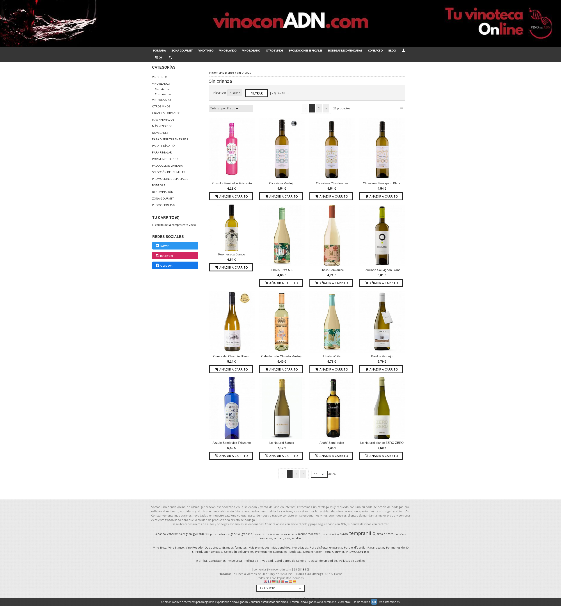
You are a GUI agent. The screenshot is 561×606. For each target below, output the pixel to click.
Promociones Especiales (305, 50)
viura (287, 538)
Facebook (166, 265)
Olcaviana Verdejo (281, 183)
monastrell (314, 534)
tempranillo (362, 533)
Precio (234, 92)
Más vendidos (162, 126)
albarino (160, 534)
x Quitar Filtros (280, 93)
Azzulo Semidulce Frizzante (232, 442)
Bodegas (158, 185)
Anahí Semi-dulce (332, 442)
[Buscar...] (170, 58)
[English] (265, 582)
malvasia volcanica (276, 534)
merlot (302, 534)
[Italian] (278, 582)
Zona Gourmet (182, 50)
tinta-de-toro (385, 534)
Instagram (166, 256)
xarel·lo (296, 538)
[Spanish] (290, 582)
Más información (389, 602)
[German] (274, 582)
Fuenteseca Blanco (231, 254)
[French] (270, 582)
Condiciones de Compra (291, 561)
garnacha (201, 533)
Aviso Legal (235, 561)
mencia (292, 534)
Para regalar (162, 152)
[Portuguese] (282, 582)
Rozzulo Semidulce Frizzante (231, 183)
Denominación (162, 192)
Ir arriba (201, 561)
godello (235, 534)
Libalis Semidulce (332, 270)
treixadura (266, 538)
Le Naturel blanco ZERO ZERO (382, 442)
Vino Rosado (251, 50)
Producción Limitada (167, 166)
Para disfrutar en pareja (170, 139)
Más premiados (163, 119)
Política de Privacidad (259, 561)
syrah (344, 534)
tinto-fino (400, 534)
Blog (392, 50)
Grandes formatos (166, 113)
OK (374, 602)
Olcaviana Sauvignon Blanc (382, 183)
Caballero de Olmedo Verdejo (281, 356)
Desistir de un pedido (323, 561)
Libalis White (332, 356)
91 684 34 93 (302, 569)
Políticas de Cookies (352, 561)
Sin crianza (162, 89)
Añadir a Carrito (233, 196)
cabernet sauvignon (179, 534)
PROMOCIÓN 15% (163, 205)
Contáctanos (217, 561)
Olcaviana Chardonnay (332, 183)
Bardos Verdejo (381, 356)
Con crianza (163, 94)
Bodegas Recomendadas (345, 50)
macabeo (259, 534)
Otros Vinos (274, 50)
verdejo (278, 538)
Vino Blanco (227, 50)
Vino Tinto (205, 50)
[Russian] (286, 582)
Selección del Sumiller (168, 172)
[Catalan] (295, 582)
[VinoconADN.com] (280, 23)
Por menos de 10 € (165, 159)
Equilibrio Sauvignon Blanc (382, 270)
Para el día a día (163, 146)
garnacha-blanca (219, 534)
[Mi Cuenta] (403, 50)
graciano (246, 534)
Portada (159, 50)
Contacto (375, 50)
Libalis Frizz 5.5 (282, 270)
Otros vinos (161, 106)
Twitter (164, 246)
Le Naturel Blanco (281, 442)
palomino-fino (331, 534)
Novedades (160, 133)
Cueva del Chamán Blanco (231, 356)
